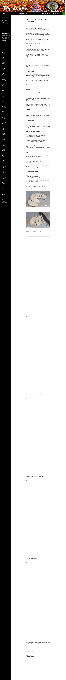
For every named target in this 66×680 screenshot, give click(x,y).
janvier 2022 (3, 102)
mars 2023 (3, 85)
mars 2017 (3, 173)
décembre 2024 (4, 62)
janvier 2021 (3, 117)
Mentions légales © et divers (57, 13)
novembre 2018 (4, 149)
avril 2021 (3, 113)
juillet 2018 (3, 154)
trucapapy (4, 13)
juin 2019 (3, 140)
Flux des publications (4, 202)
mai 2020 (3, 127)
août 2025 (3, 52)
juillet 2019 (3, 139)
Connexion (3, 201)
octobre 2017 (3, 165)
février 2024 (3, 74)
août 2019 (3, 138)
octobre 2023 (3, 79)
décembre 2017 (4, 162)
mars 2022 (3, 100)
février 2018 (3, 160)
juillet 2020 (3, 124)
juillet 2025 (3, 53)
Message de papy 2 (29, 652)
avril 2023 (3, 84)
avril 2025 (3, 57)
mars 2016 (3, 188)
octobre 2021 (3, 106)
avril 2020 (3, 128)
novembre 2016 (4, 178)
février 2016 (3, 189)
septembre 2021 (4, 107)
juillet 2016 (3, 183)
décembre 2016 (4, 177)
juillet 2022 (3, 95)
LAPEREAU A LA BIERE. (30, 656)
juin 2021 (3, 111)
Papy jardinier (43, 13)
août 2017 (3, 167)
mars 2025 (3, 58)
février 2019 (3, 145)
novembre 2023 (4, 78)
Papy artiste (49, 13)
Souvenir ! (3, 22)
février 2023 (3, 86)
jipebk (2, 35)
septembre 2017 (4, 166)
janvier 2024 (3, 75)
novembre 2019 (4, 134)
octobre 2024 (3, 64)
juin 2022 (3, 96)
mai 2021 (3, 112)
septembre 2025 (4, 51)
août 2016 (3, 182)
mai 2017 (3, 171)
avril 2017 (3, 172)
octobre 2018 (3, 150)
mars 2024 (3, 73)
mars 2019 (3, 144)
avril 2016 (3, 187)
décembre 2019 (4, 133)
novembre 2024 (4, 63)
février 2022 (3, 101)
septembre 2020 (4, 122)
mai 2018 (3, 156)
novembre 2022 (4, 90)
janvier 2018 (3, 161)
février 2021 (3, 116)
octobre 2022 (3, 91)
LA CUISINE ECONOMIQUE (20, 13)
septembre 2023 (4, 80)
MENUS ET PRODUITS (35, 13)
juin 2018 (3, 155)
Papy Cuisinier (28, 13)
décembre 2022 (4, 89)
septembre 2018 (4, 151)
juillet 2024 (3, 68)
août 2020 (3, 123)
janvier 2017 (3, 176)
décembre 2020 (4, 118)
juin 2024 (3, 69)
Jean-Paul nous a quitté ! (5, 23)
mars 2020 (3, 129)
